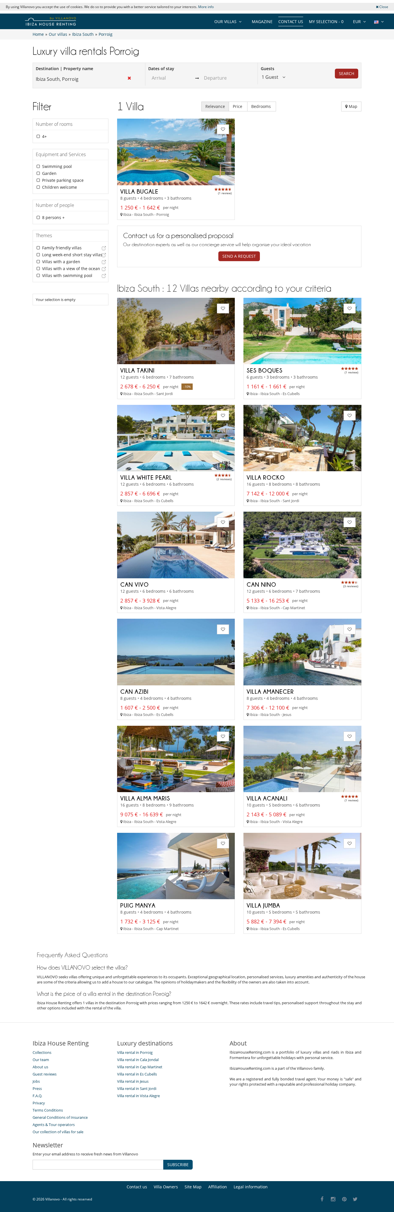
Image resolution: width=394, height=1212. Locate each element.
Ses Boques (265, 370)
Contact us (290, 21)
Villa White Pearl (146, 477)
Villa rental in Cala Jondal (138, 1059)
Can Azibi (134, 691)
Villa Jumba (263, 905)
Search (346, 73)
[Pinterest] (344, 1199)
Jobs (36, 1081)
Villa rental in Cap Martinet (139, 1066)
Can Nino (261, 584)
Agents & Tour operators (54, 1124)
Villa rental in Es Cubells (137, 1074)
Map (352, 106)
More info (206, 6)
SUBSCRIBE (178, 1164)
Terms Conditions (48, 1110)
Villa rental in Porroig (135, 1052)
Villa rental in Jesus (133, 1081)
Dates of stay (161, 68)
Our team (41, 1059)
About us (40, 1066)
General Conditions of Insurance (60, 1117)
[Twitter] (355, 1199)
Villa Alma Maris (145, 798)
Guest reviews (45, 1074)
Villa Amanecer (270, 691)
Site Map (193, 1186)
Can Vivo (134, 584)
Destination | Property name (64, 68)
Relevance (215, 106)
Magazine (262, 21)
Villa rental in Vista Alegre (138, 1095)
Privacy (39, 1103)
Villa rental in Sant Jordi (136, 1088)
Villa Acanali (267, 798)
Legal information (251, 1186)
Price (238, 106)
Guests (267, 68)
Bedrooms (261, 106)
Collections (42, 1052)
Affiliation (217, 1186)
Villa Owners (166, 1186)
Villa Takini (137, 370)
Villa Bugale (139, 191)
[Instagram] (333, 1199)
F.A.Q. (37, 1095)
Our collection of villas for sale (58, 1131)
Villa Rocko (266, 477)
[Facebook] (322, 1199)
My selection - (326, 21)
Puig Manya (137, 905)
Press (37, 1088)
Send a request (239, 256)
